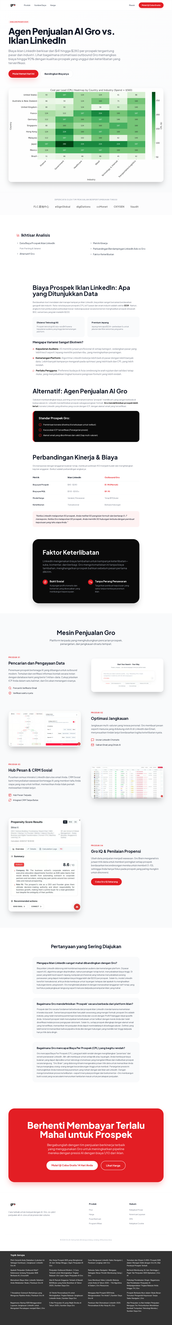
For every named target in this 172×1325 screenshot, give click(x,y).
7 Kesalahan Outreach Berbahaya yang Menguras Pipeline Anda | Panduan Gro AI (27, 1294)
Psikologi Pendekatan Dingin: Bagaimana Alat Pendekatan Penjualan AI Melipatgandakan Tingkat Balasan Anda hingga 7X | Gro (143, 1284)
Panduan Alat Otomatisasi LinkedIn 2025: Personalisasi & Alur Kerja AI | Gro (104, 1304)
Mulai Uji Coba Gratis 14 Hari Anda (72, 1165)
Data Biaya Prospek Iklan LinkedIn (37, 243)
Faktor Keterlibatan (103, 254)
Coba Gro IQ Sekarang (106, 881)
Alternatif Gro (27, 253)
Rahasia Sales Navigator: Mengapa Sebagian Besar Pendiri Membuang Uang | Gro (105, 1273)
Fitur (91, 1210)
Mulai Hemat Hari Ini (23, 73)
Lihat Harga (113, 1165)
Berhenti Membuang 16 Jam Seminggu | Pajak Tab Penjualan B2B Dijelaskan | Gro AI (143, 1273)
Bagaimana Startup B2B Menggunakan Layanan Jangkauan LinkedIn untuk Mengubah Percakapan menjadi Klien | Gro (27, 1305)
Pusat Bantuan (95, 1219)
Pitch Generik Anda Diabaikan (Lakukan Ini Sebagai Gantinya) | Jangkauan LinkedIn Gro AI (27, 1263)
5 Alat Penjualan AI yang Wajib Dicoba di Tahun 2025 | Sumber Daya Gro (65, 1304)
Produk (27, 5)
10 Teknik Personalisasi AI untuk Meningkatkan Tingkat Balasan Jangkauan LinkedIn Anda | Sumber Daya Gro (66, 1295)
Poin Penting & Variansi (30, 248)
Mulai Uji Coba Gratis (151, 5)
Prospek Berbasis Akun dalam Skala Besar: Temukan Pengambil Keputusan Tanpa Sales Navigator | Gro (144, 1295)
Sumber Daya (40, 5)
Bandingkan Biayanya (57, 73)
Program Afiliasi (95, 1223)
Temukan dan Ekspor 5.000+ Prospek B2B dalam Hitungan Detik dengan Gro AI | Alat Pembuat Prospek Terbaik (144, 1263)
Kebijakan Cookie (136, 1223)
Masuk (132, 5)
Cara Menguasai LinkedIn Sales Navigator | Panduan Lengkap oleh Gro (105, 1261)
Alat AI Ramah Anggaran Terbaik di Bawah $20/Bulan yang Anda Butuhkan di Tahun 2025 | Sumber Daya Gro (66, 1283)
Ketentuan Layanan (137, 1214)
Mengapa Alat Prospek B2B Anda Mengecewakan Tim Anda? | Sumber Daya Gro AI (105, 1295)
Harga (53, 5)
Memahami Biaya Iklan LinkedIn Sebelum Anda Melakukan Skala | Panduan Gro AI (26, 1281)
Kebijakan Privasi (136, 1210)
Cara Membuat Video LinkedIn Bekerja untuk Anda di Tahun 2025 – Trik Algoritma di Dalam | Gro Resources (105, 1283)
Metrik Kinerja (100, 243)
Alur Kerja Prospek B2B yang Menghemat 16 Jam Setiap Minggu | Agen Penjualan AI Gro (66, 1263)
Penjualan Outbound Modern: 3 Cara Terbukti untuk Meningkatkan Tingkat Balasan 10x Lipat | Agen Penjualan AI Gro (66, 1273)
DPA (131, 1219)
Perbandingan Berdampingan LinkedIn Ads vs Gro (119, 248)
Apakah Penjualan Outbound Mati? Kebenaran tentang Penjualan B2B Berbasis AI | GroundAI (24, 1273)
